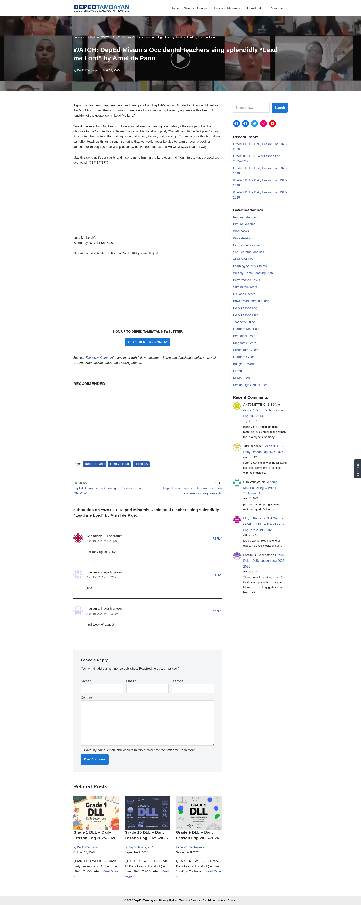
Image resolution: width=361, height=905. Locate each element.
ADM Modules (243, 259)
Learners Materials (246, 329)
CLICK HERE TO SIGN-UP (147, 342)
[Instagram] (263, 123)
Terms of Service (189, 900)
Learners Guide (244, 357)
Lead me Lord (119, 464)
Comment (89, 697)
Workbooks (241, 231)
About (221, 900)
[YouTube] (272, 123)
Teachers (141, 464)
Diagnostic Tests (244, 343)
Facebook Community (101, 357)
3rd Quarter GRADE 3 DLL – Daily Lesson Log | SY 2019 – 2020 (264, 524)
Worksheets (241, 238)
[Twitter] (254, 123)
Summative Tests (245, 287)
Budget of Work (244, 364)
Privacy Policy (168, 900)
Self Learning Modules (248, 252)
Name (86, 681)
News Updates (91, 37)
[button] (208, 8)
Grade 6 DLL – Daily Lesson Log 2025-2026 (264, 560)
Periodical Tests (244, 336)
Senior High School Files (250, 385)
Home (175, 8)
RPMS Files (241, 378)
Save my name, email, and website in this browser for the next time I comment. (140, 750)
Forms (237, 371)
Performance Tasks (246, 280)
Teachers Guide (244, 322)
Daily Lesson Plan (245, 315)
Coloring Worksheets (247, 245)
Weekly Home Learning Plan (253, 273)
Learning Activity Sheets (250, 266)
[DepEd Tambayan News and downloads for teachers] (101, 8)
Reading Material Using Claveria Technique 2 (260, 487)
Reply (217, 538)
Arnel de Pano (95, 464)
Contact (232, 900)
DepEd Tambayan (88, 70)
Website (177, 681)
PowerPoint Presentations (251, 301)
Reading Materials (245, 217)
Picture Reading (244, 224)
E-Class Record (244, 294)
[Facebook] (236, 123)
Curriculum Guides (246, 350)
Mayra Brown (252, 518)
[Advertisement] (147, 202)
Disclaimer (209, 900)
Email (131, 681)
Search (280, 107)
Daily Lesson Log (245, 308)
